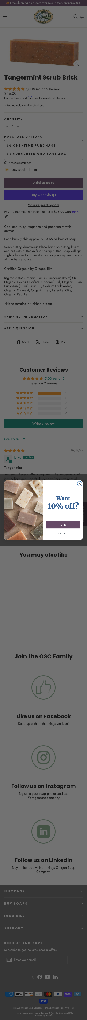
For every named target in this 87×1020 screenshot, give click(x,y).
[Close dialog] (79, 483)
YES (63, 524)
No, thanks (63, 533)
